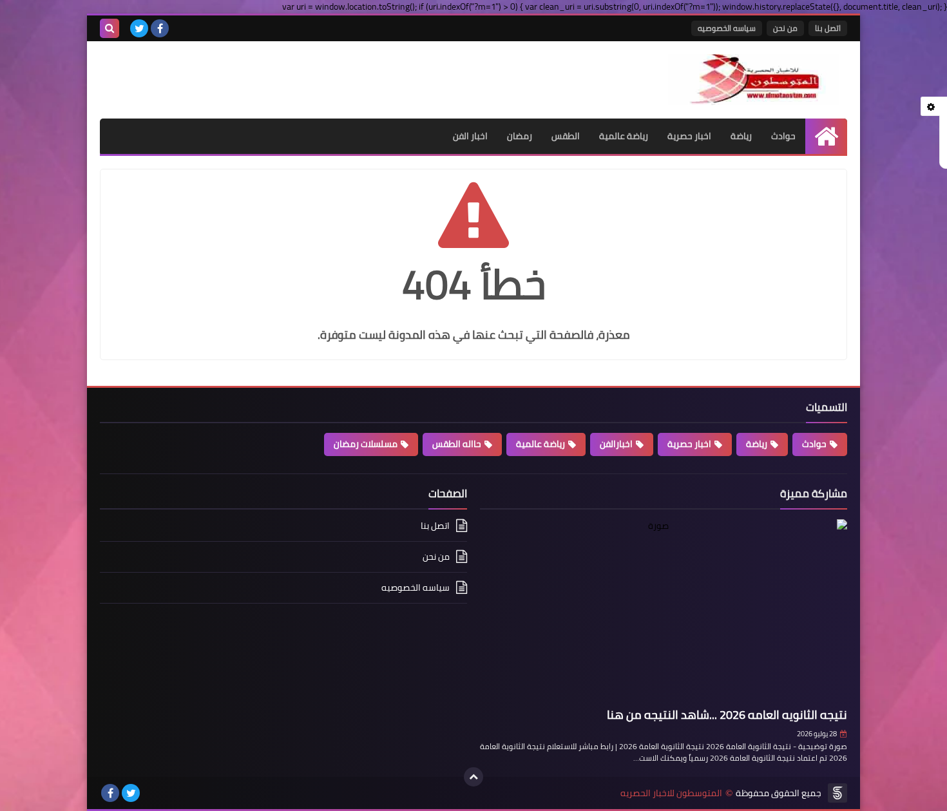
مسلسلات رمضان (365, 443)
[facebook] (160, 28)
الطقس (565, 136)
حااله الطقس (456, 443)
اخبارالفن (616, 443)
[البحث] (109, 28)
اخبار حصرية (689, 136)
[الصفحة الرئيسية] (826, 136)
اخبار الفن (470, 136)
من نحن (785, 28)
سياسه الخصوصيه (727, 28)
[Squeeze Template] (837, 793)
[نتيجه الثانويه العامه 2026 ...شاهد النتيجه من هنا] (663, 611)
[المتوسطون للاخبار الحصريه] (753, 79)
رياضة (741, 136)
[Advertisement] (250, 73)
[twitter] (139, 28)
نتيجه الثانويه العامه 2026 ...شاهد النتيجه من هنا (727, 714)
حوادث (783, 136)
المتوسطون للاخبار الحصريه (671, 793)
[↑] (473, 777)
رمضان (519, 136)
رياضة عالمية (623, 136)
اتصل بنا (828, 28)
